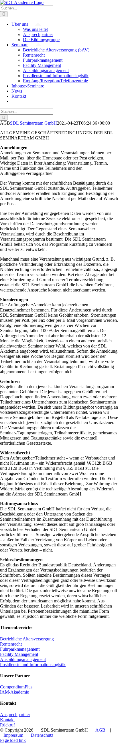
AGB (101, 730)
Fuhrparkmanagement (20, 649)
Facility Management (19, 654)
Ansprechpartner (15, 714)
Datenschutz (42, 735)
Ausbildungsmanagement (23, 659)
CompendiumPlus (16, 686)
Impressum (13, 735)
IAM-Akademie (14, 692)
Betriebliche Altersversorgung (27, 638)
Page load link (13, 740)
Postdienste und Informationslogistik (33, 664)
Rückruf (7, 724)
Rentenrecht (11, 644)
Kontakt (7, 719)
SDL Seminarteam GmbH (33, 123)
